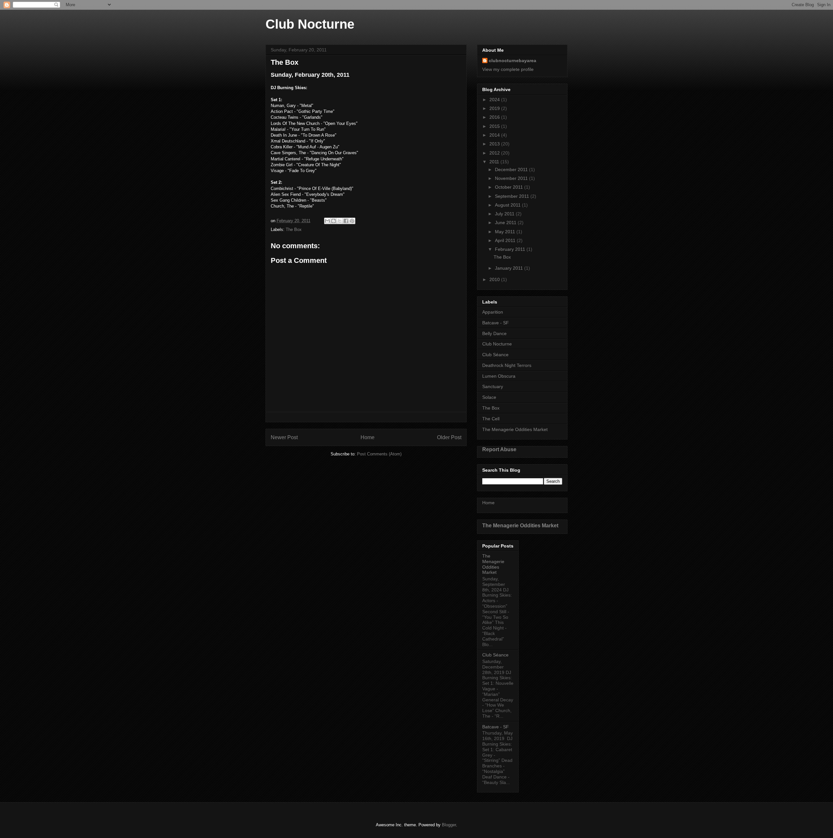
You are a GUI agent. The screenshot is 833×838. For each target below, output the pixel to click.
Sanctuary (492, 386)
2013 (495, 143)
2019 (495, 108)
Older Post (449, 437)
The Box (294, 229)
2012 (495, 152)
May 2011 (505, 231)
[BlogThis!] (333, 221)
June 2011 (506, 222)
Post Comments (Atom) (379, 454)
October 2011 (509, 187)
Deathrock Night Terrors (506, 365)
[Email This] (327, 221)
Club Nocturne (310, 24)
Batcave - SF (495, 322)
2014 (495, 135)
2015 (495, 126)
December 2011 (512, 169)
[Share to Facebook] (346, 221)
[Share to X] (339, 221)
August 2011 (508, 205)
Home (368, 437)
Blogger (449, 824)
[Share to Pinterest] (352, 221)
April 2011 (506, 240)
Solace (489, 397)
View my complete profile (508, 69)
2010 (495, 279)
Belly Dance (494, 333)
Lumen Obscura (498, 376)
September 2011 (512, 196)
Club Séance (495, 354)
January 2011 (509, 268)
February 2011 (510, 249)
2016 (495, 117)
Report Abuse (499, 449)
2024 (495, 99)
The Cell (490, 418)
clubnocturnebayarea (512, 60)
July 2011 (505, 213)
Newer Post (284, 437)
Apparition (492, 312)
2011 (494, 161)
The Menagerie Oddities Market (515, 429)
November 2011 (512, 178)
